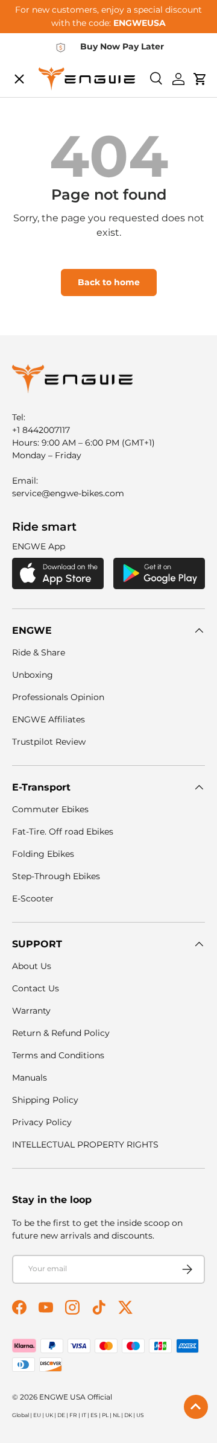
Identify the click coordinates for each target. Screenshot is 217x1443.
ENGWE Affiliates (48, 719)
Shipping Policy (45, 1099)
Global (20, 1415)
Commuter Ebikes (50, 809)
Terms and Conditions (58, 1055)
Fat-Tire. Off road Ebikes (62, 831)
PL (105, 1415)
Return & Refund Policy (61, 1033)
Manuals (29, 1077)
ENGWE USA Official (75, 1396)
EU (37, 1415)
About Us (31, 966)
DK (128, 1415)
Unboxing (32, 674)
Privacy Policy (42, 1122)
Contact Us (35, 988)
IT (83, 1415)
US (140, 1415)
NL (116, 1415)
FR (73, 1415)
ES (94, 1415)
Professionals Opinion (58, 697)
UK (49, 1415)
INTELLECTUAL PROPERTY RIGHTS (85, 1144)
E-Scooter (33, 898)
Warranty (31, 1010)
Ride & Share (38, 652)
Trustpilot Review (49, 741)
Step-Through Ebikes (56, 876)
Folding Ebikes (43, 853)
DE (61, 1415)
